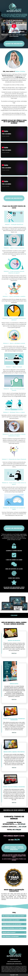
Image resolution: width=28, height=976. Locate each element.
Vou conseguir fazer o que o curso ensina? (13, 915)
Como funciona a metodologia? (10, 936)
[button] (14, 916)
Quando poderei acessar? (9, 932)
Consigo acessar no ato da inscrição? (11, 924)
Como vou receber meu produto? (11, 920)
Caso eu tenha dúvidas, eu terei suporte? (13, 928)
